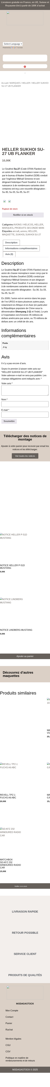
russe (36, 172)
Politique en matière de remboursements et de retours (20, 1059)
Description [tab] (11, 242)
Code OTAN (27, 169)
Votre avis (6, 383)
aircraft (15, 231)
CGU (8, 1045)
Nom (4, 399)
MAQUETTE (8, 234)
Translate (19, 47)
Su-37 (26, 192)
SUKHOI (20, 234)
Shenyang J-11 (23, 311)
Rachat (9, 1029)
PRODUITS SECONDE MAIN (29, 228)
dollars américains (10, 318)
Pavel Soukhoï (29, 182)
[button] (25, 73)
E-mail (5, 410)
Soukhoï (9, 169)
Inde (37, 311)
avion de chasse (13, 172)
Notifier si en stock (23, 215)
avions (23, 231)
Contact (9, 1017)
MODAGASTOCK (25, 1003)
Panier (9, 1023)
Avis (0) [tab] (9, 254)
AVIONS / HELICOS (23, 224)
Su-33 (12, 192)
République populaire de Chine (19, 308)
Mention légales (13, 1039)
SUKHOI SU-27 (33, 234)
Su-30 (5, 192)
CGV (8, 1051)
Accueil (4, 83)
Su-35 (19, 192)
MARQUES (15, 83)
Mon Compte (12, 1010)
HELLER (26, 83)
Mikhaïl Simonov (25, 179)
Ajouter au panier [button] (25, 656)
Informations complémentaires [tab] (21, 248)
